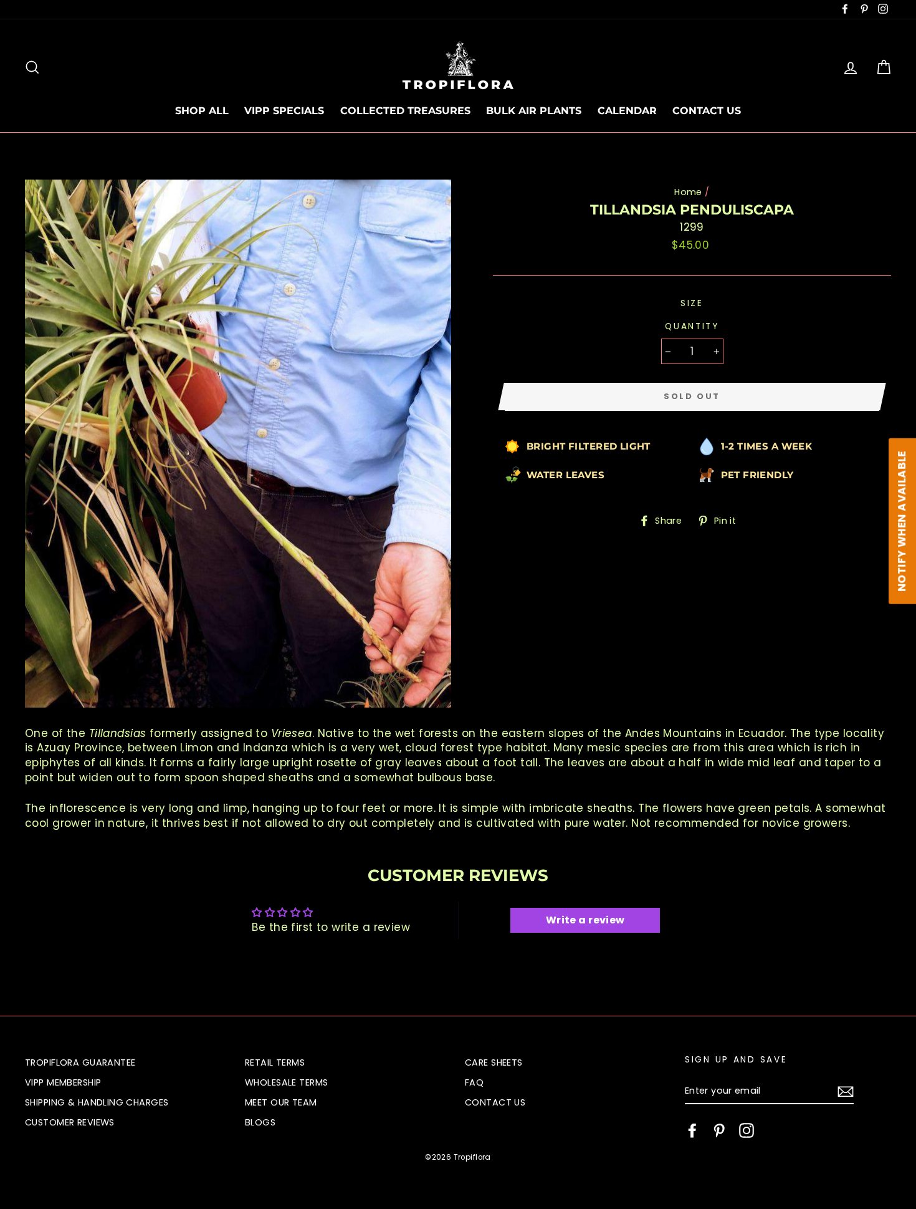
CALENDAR (627, 111)
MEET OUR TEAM (281, 1102)
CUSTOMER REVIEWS (70, 1122)
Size (692, 303)
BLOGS (260, 1122)
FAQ (474, 1082)
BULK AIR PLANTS (533, 111)
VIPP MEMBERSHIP (63, 1082)
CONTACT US (706, 111)
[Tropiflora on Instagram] (746, 1130)
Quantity (692, 326)
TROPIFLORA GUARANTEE (80, 1062)
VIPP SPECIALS (284, 111)
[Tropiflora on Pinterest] (719, 1130)
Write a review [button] (585, 920)
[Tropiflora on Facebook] (692, 1130)
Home (688, 192)
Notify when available (901, 521)
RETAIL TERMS (275, 1062)
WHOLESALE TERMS (286, 1082)
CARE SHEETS (494, 1062)
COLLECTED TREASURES (405, 111)
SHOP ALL (202, 111)
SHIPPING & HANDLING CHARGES (96, 1102)
